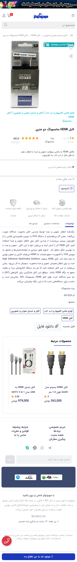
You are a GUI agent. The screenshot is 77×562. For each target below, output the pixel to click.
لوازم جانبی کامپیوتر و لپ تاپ (59, 113)
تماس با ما (20, 435)
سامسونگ (67, 121)
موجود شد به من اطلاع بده (37, 556)
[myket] (25, 477)
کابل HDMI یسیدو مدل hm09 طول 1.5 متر (56, 389)
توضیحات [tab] (69, 223)
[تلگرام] (49, 448)
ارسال (10, 459)
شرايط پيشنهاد (20, 427)
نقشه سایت (57, 435)
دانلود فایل (46, 326)
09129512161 (38, 516)
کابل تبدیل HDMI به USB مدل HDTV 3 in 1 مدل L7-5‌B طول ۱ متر (23, 390)
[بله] (27, 448)
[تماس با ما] (7, 541)
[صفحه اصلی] (71, 35)
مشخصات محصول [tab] (51, 223)
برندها (57, 431)
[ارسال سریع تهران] (38, 4)
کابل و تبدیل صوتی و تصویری (55, 35)
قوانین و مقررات (20, 431)
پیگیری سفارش (57, 439)
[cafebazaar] (51, 477)
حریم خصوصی (57, 427)
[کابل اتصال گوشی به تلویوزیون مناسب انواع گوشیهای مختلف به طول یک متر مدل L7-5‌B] (23, 361)
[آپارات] (35, 448)
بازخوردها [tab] (33, 223)
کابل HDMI (35, 35)
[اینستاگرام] (42, 448)
